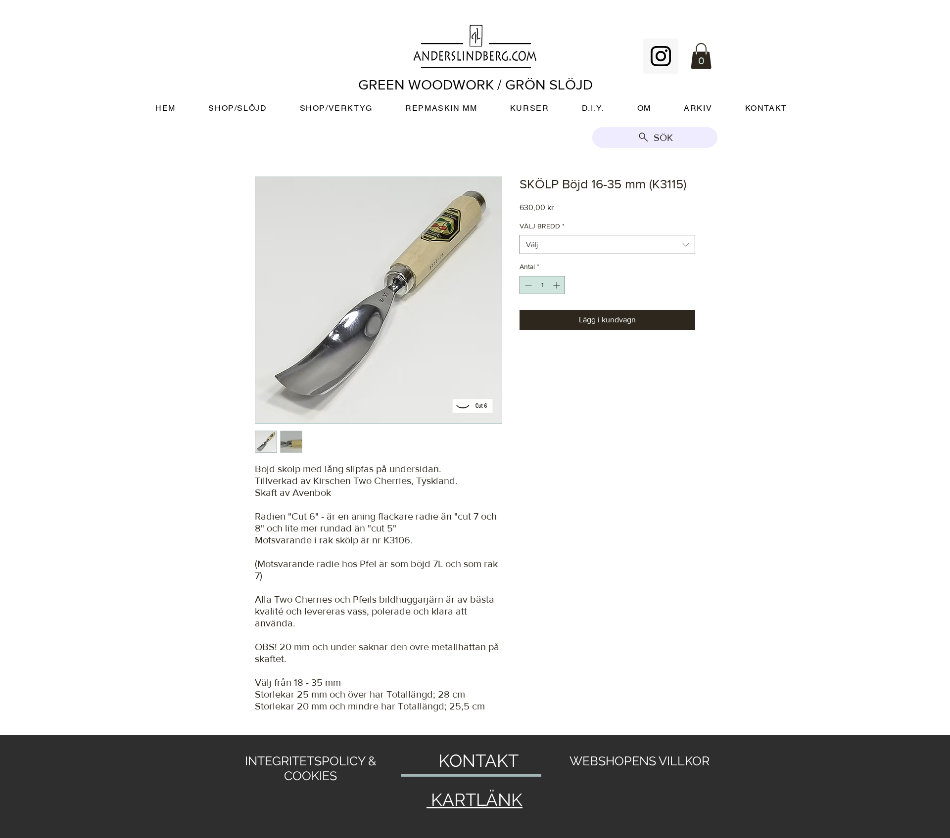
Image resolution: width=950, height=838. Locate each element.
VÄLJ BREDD (542, 226)
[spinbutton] (542, 285)
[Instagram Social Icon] (660, 56)
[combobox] (607, 244)
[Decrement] (527, 285)
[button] (701, 56)
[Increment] (557, 285)
